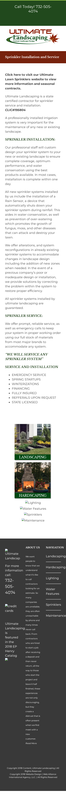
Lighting (52, 578)
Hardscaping (55, 567)
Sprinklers (53, 605)
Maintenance (56, 615)
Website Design (33, 774)
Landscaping (56, 556)
